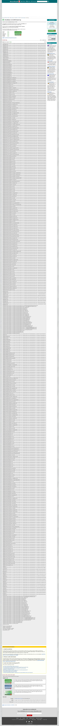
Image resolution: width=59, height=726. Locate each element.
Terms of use (34, 719)
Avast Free (43, 654)
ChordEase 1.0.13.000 (17, 17)
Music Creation (12, 17)
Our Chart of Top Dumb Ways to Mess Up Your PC (11, 666)
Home (3, 17)
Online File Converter (39, 718)
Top (20, 718)
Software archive (31, 718)
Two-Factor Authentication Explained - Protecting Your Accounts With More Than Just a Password (18, 672)
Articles (29, 1)
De (44, 719)
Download (52, 19)
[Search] (48, 1)
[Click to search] (48, 1)
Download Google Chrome (11, 661)
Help (27, 718)
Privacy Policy (39, 719)
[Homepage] (15, 1)
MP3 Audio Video (7, 17)
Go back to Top (30, 723)
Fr (43, 719)
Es (46, 719)
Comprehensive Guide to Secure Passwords (10, 671)
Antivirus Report (23, 17)
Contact (24, 718)
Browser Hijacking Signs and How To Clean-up (10, 670)
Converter (34, 1)
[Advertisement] (29, 10)
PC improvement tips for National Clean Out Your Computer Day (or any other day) (15, 667)
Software (24, 1)
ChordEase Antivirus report (18, 698)
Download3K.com (22, 719)
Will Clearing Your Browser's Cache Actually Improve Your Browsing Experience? (15, 669)
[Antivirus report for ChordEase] (18, 35)
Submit (17, 718)
